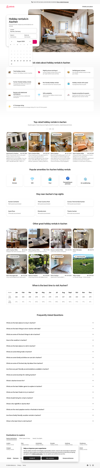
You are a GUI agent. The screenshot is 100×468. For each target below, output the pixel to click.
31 (11, 64)
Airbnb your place (87, 6)
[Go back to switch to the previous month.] (11, 41)
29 (27, 60)
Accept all (32, 458)
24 (11, 60)
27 (20, 60)
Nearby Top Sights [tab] (37, 438)
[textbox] (16, 37)
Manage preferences (68, 458)
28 (24, 60)
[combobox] (23, 31)
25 (14, 60)
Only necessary (50, 458)
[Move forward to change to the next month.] (29, 41)
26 (17, 60)
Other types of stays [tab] (24, 438)
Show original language (63, 2)
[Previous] (47, 129)
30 (30, 60)
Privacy (19, 465)
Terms (24, 465)
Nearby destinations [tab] (11, 438)
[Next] (53, 129)
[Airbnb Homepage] (10, 6)
